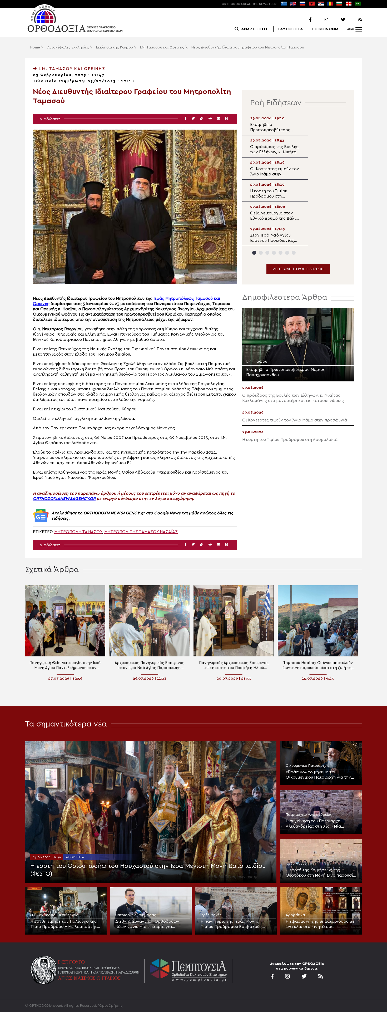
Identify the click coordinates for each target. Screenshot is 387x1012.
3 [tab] (267, 253)
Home (35, 47)
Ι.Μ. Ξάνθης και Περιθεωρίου (55, 915)
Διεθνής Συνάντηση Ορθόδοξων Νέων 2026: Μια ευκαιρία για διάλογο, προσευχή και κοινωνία (147, 924)
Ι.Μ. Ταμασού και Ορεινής (162, 47)
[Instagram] (320, 19)
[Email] (218, 119)
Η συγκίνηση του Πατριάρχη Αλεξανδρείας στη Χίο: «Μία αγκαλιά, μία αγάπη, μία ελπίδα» (318, 824)
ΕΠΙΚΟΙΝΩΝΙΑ (325, 29)
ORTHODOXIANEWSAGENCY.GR (64, 499)
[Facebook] (303, 19)
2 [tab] (261, 253)
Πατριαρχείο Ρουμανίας (135, 915)
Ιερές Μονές (296, 864)
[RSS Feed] (354, 19)
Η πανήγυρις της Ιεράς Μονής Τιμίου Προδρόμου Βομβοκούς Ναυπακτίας (231, 924)
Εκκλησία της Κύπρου (114, 47)
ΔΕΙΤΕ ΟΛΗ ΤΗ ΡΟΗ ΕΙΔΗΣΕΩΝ (298, 269)
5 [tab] (280, 253)
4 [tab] (274, 253)
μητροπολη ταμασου (78, 532)
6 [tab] (287, 253)
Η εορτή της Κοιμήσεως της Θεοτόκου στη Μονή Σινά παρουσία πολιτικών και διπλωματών (321, 873)
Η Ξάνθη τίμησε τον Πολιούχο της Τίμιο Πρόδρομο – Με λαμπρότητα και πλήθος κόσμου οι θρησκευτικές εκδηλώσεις (65, 924)
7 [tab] (294, 253)
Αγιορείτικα (75, 857)
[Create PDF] (226, 119)
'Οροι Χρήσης (110, 1006)
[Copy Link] (201, 119)
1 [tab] (254, 253)
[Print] (210, 119)
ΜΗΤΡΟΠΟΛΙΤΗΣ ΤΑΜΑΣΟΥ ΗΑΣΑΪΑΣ (141, 532)
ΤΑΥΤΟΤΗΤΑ (290, 29)
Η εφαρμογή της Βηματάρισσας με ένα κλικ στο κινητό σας (320, 924)
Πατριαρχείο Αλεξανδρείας (309, 815)
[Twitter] (337, 19)
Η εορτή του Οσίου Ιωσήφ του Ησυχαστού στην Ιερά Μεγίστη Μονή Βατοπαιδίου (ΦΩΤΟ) (148, 870)
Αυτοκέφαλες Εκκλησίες (68, 47)
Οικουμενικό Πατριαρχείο (308, 766)
